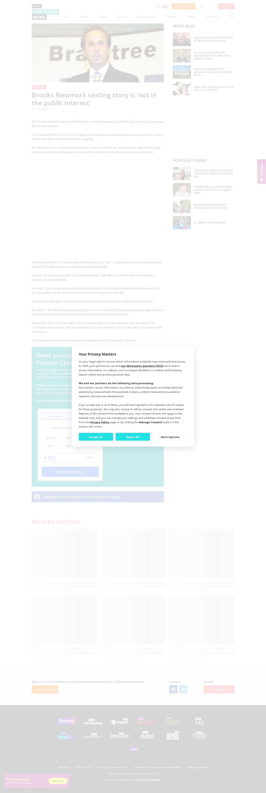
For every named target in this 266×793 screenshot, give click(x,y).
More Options (170, 437)
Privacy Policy (99, 422)
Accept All (96, 437)
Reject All (132, 437)
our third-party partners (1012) (142, 366)
